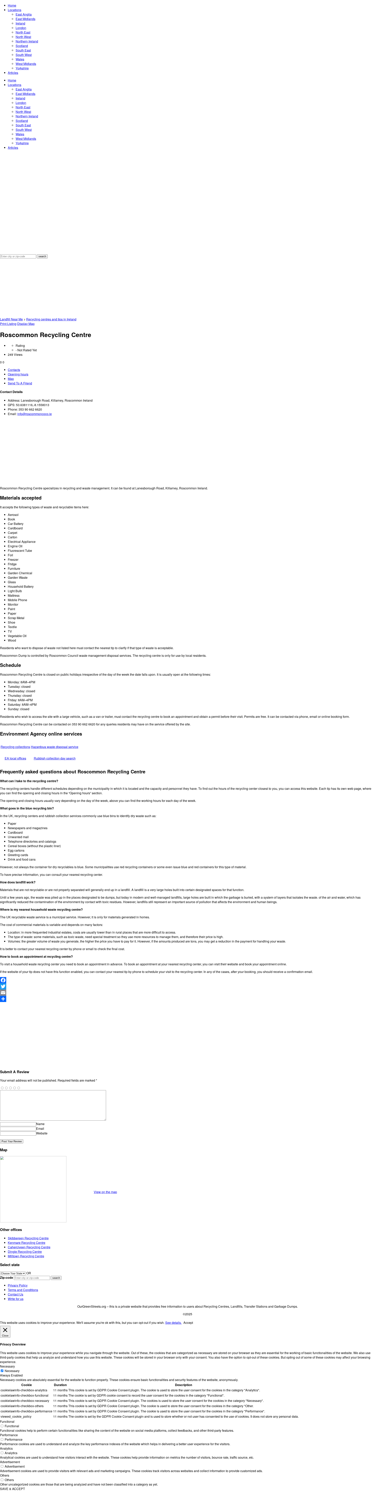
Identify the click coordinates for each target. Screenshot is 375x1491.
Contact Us (15, 1294)
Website (41, 1133)
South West (24, 54)
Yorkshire (22, 68)
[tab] (191, 369)
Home (12, 5)
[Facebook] (187, 980)
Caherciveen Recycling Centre (29, 1247)
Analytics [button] (6, 1448)
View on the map (105, 1192)
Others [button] (4, 1475)
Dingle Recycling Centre (25, 1251)
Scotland (22, 45)
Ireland (20, 23)
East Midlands (25, 19)
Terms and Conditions (23, 1290)
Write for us (15, 1299)
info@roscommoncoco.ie (34, 414)
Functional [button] (7, 1421)
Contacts (14, 369)
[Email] (187, 993)
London (21, 28)
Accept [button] (188, 1322)
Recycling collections (15, 747)
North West (23, 37)
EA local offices (15, 758)
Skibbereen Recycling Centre (28, 1238)
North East (23, 32)
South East (23, 50)
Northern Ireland (27, 41)
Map (11, 378)
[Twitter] (187, 986)
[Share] (187, 999)
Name (40, 1124)
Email (40, 1128)
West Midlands (26, 63)
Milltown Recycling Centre (26, 1256)
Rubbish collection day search (55, 758)
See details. (173, 1322)
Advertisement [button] (10, 1462)
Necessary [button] (7, 1366)
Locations (14, 10)
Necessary (12, 1371)
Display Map (26, 323)
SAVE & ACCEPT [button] (12, 1489)
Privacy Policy (18, 1285)
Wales (20, 59)
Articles (13, 72)
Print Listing (8, 323)
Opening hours (18, 374)
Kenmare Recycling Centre (26, 1242)
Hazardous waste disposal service (54, 747)
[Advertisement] (187, 287)
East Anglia (24, 14)
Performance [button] (9, 1435)
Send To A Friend (20, 383)
